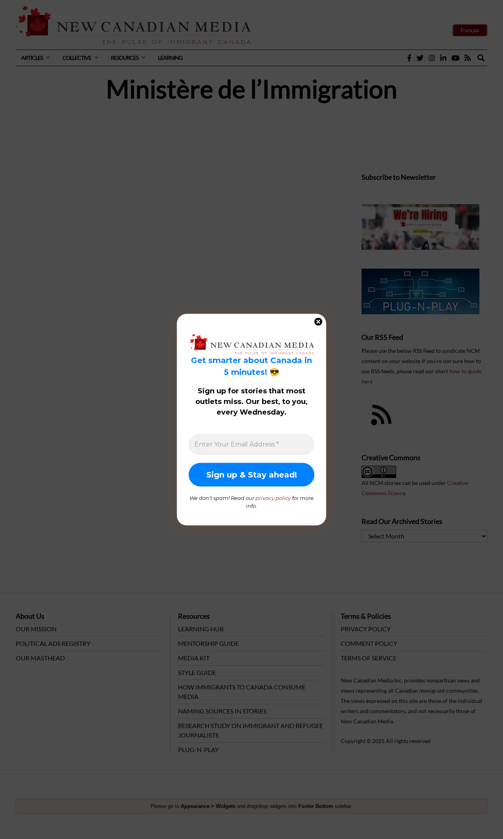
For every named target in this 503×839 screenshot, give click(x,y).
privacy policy (273, 498)
